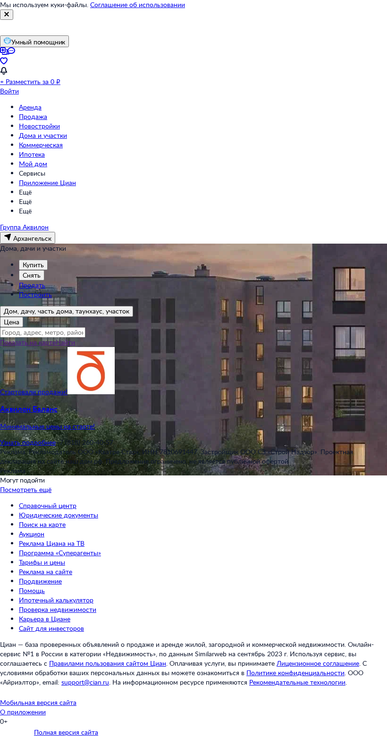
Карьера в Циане (44, 618)
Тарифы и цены (42, 562)
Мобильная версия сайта (38, 702)
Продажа (33, 116)
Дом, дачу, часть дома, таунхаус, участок (66, 310)
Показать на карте (28, 342)
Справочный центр (47, 505)
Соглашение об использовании (137, 4)
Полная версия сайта (66, 732)
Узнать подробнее (28, 442)
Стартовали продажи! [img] (33, 391)
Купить (33, 264)
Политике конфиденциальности (295, 672)
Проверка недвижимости (57, 609)
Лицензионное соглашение (318, 663)
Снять (32, 275)
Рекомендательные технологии (297, 682)
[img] (91, 391)
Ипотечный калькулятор (56, 599)
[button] (193, 417)
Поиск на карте (42, 524)
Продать (32, 284)
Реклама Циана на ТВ (51, 543)
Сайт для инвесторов (51, 628)
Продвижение (40, 580)
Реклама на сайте (45, 571)
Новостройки (39, 125)
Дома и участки (43, 135)
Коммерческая (41, 144)
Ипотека (32, 154)
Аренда (30, 106)
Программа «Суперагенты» (60, 552)
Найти (65, 342)
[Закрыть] (6, 14)
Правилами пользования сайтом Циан (107, 663)
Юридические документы (58, 514)
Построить (35, 294)
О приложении (23, 711)
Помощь (32, 590)
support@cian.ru (85, 682)
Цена (11, 321)
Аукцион (31, 533)
